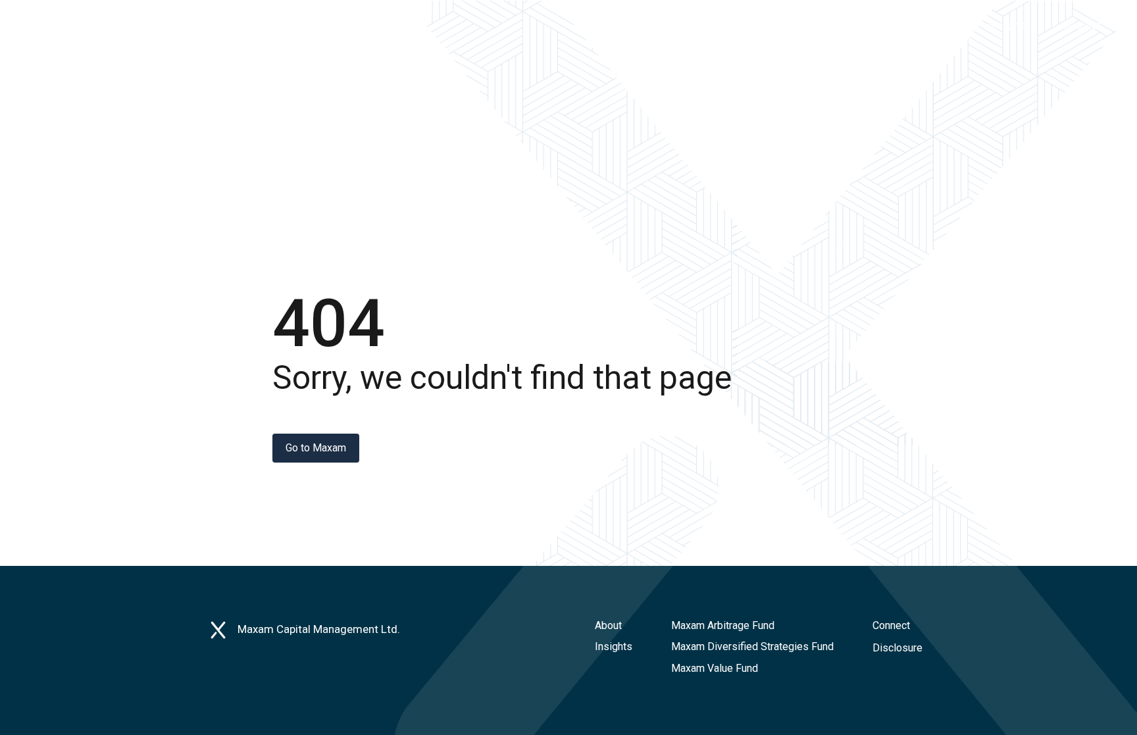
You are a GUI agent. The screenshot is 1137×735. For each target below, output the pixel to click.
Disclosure (897, 648)
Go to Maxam (316, 448)
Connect (891, 625)
